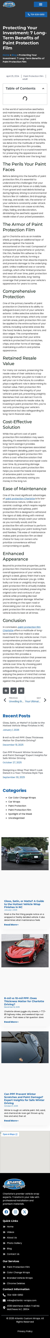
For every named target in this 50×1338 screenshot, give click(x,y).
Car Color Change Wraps (22, 797)
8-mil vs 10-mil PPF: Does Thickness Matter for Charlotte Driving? (23, 739)
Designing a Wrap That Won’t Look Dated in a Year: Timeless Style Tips (23, 771)
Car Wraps (14, 801)
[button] (40, 4)
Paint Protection (17, 805)
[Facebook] (6, 1211)
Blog (14, 55)
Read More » (11, 924)
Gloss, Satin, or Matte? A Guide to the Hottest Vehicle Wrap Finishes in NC (24, 724)
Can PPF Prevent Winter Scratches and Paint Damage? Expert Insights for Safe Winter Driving (25, 755)
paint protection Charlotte (20, 498)
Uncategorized (16, 818)
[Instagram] (15, 1211)
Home (6, 55)
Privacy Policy (25, 1331)
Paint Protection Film (33, 76)
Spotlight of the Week (20, 814)
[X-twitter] (24, 1211)
